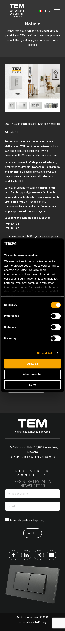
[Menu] (56, 11)
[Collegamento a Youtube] (51, 555)
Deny (32, 385)
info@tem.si (48, 456)
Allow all (32, 364)
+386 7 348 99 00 (23, 456)
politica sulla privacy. (33, 520)
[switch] (56, 316)
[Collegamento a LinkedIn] (26, 555)
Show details (45, 353)
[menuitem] (35, 11)
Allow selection (32, 374)
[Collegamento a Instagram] (39, 555)
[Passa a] (35, 11)
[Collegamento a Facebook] (13, 555)
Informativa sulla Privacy (33, 622)
